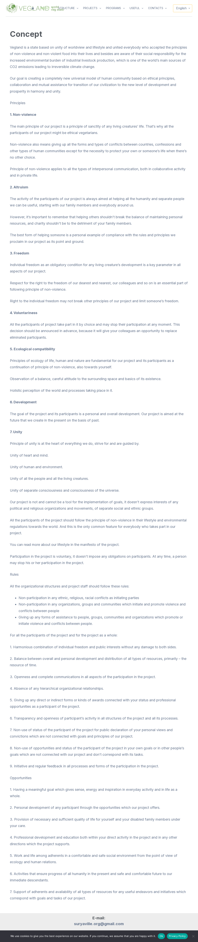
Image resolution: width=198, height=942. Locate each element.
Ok (161, 936)
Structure (66, 8)
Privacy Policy (177, 936)
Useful (135, 8)
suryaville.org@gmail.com (99, 923)
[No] (193, 936)
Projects (90, 8)
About (45, 8)
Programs (113, 8)
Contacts (155, 8)
